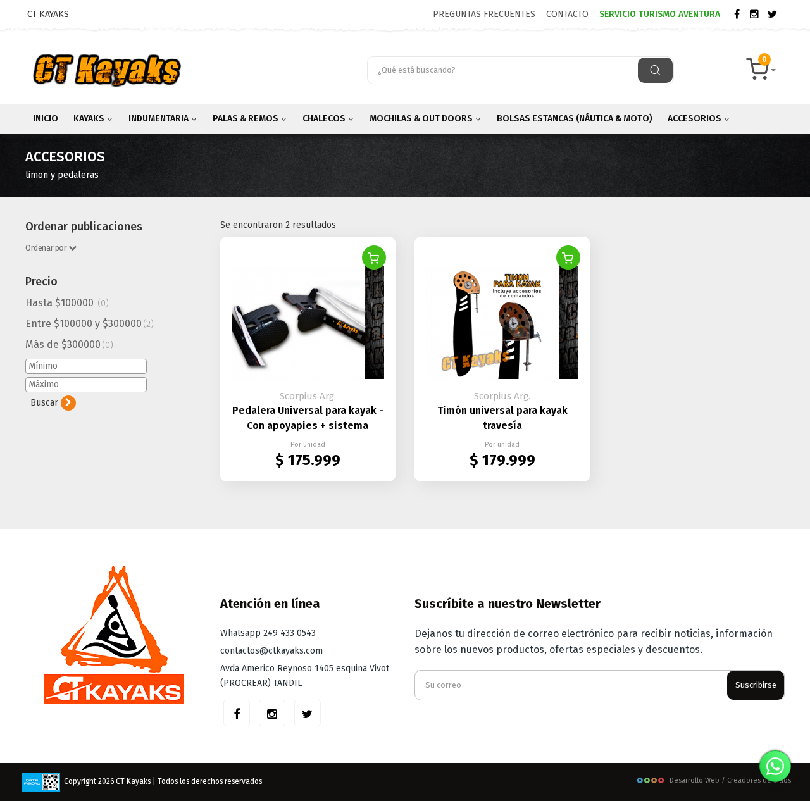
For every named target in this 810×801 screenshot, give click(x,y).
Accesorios (695, 118)
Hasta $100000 (67, 303)
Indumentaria (159, 118)
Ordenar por (46, 247)
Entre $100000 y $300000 (89, 324)
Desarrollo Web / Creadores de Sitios (730, 780)
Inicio (45, 118)
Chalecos (324, 118)
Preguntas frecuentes (484, 14)
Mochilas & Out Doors (422, 118)
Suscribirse (755, 685)
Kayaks (89, 118)
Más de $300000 (69, 344)
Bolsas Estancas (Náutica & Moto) (574, 118)
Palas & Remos (246, 118)
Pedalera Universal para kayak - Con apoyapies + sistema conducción (307, 425)
